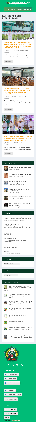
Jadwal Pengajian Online (16, 321)
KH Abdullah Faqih (12, 399)
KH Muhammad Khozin (13, 383)
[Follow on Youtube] (17, 365)
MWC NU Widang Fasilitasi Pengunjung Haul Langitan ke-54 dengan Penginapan (18, 219)
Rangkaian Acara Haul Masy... (18, 315)
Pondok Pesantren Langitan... (18, 327)
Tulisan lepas (19, 176)
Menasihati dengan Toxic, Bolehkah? (20, 197)
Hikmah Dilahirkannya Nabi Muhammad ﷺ (17, 182)
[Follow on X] (13, 365)
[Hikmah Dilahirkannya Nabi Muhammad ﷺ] (6, 182)
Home (7, 9)
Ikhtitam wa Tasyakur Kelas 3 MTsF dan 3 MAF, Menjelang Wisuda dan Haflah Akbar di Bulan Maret (18, 138)
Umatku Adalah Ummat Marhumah (20, 167)
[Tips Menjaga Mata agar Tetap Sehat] (6, 175)
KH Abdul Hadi (11, 390)
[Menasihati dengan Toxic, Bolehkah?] (6, 198)
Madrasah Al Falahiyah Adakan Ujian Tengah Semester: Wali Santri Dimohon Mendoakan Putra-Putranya (18, 91)
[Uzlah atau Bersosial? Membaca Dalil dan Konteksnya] (6, 205)
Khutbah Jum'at (20, 184)
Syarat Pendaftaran (10, 409)
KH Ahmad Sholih (11, 378)
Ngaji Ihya (18, 207)
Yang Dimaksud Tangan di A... (18, 336)
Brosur (7, 417)
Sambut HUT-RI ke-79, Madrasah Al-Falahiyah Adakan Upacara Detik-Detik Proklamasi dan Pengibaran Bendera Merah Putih (18, 45)
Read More (8, 61)
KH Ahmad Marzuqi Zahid (14, 394)
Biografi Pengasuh (16, 9)
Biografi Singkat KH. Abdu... (17, 301)
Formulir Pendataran (10, 413)
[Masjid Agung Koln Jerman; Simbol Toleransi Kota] (6, 190)
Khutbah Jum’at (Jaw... (15, 308)
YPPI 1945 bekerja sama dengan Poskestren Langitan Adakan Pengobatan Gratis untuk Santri (17, 227)
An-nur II (6, 246)
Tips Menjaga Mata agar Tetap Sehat (20, 174)
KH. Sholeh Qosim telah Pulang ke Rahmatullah (15, 240)
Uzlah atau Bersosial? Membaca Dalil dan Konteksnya (20, 204)
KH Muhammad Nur (12, 374)
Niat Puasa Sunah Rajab (12, 247)
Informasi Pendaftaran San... (17, 286)
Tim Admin (7, 50)
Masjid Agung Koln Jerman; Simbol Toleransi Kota (19, 189)
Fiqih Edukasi (9, 234)
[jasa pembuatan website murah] (16, 420)
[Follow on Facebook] (8, 365)
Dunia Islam (19, 169)
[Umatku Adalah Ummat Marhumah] (6, 168)
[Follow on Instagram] (22, 365)
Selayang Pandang (28, 9)
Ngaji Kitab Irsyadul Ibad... (17, 294)
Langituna (21, 50)
